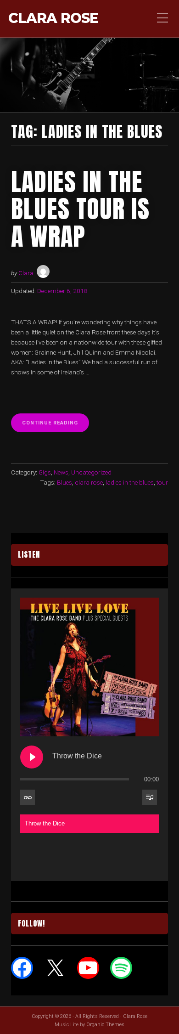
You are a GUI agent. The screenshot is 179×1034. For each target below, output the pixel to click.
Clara (26, 273)
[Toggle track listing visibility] (149, 797)
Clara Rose (53, 18)
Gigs (45, 472)
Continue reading (55, 425)
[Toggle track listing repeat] (27, 797)
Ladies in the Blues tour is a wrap (80, 209)
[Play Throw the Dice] (31, 757)
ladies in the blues (130, 482)
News (61, 472)
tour (162, 482)
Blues (64, 482)
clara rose (89, 482)
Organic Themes (105, 1025)
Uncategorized (91, 472)
